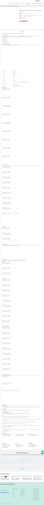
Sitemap (8, 503)
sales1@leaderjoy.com (37, 499)
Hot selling (22, 495)
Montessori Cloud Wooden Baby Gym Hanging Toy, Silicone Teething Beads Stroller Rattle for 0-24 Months (16, 479)
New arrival (22, 494)
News (13, 496)
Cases (13, 495)
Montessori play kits (23, 496)
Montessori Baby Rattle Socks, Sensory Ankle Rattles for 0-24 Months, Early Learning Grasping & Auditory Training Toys (27, 479)
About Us (14, 493)
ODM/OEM (14, 492)
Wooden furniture (23, 491)
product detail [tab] (22, 31)
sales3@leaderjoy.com (37, 495)
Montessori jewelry (23, 493)
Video (13, 494)
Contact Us (14, 497)
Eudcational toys (22, 492)
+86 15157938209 (38, 492)
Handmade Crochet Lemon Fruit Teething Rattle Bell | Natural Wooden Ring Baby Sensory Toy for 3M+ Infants (5, 479)
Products (14, 491)
